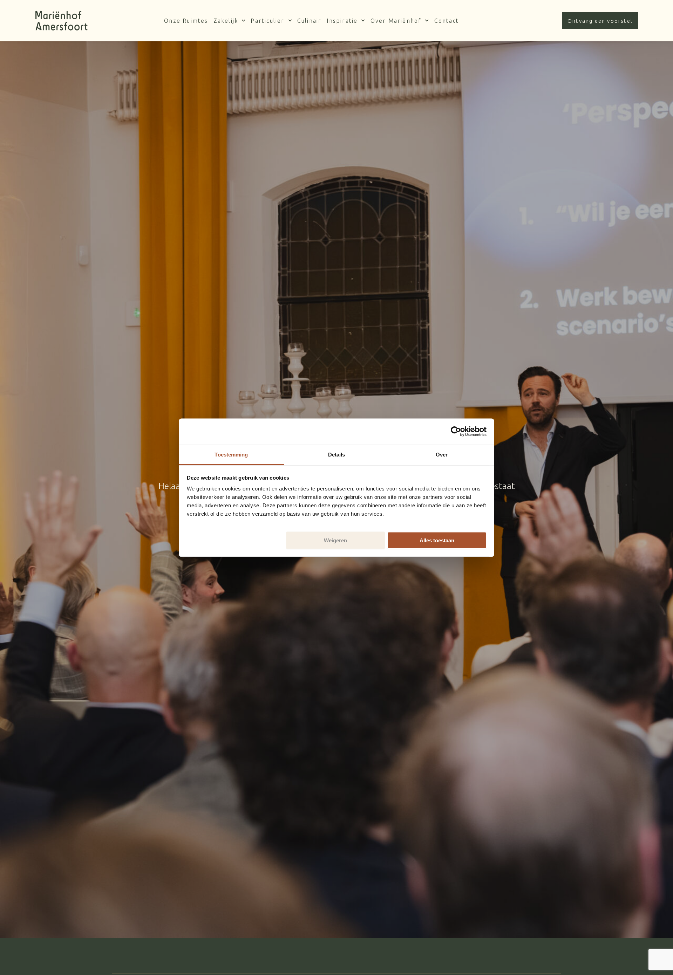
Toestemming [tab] (231, 454)
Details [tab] (336, 454)
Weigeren (335, 540)
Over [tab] (442, 454)
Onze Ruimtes (186, 21)
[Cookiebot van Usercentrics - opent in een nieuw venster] (456, 431)
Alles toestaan (437, 540)
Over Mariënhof (396, 21)
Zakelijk (225, 21)
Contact (446, 21)
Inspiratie (342, 21)
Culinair (309, 21)
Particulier (267, 21)
